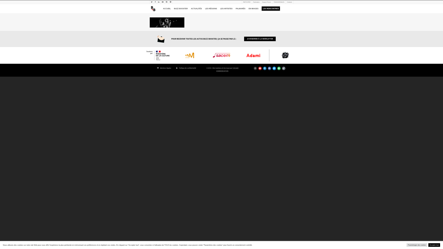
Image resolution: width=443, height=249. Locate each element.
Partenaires (256, 2)
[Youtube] (260, 68)
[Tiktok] (283, 68)
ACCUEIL (167, 9)
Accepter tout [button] (434, 245)
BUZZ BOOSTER (181, 9)
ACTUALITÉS (196, 9)
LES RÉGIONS (211, 9)
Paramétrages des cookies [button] (417, 245)
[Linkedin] (264, 68)
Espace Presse (266, 2)
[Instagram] (255, 68)
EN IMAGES (253, 9)
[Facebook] (269, 68)
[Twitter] (274, 68)
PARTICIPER (246, 2)
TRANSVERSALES (279, 2)
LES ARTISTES (226, 9)
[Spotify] (279, 68)
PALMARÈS (240, 9)
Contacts (289, 2)
